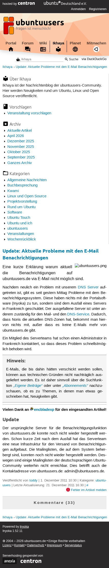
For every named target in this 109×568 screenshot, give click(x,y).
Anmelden (78, 9)
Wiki (43, 43)
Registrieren (97, 9)
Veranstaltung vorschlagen (29, 113)
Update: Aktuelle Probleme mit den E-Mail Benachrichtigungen (61, 67)
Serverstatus (73, 545)
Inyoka (24, 527)
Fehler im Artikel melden (88, 490)
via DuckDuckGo (94, 59)
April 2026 (15, 136)
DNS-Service (78, 314)
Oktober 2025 (18, 152)
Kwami (13, 191)
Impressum (54, 545)
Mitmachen (96, 43)
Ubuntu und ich (19, 223)
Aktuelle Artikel (19, 130)
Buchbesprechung (22, 185)
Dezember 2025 (20, 141)
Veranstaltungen (20, 234)
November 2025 (20, 147)
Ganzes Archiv (19, 163)
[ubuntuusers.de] (34, 27)
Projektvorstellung (22, 201)
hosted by (10, 4)
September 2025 (21, 157)
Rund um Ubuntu (21, 207)
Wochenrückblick (21, 239)
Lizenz (7, 545)
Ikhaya (58, 43)
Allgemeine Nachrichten (27, 180)
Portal (11, 43)
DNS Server (88, 287)
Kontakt (19, 545)
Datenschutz (35, 545)
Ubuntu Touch (18, 217)
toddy (33, 480)
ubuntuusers (17, 228)
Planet (75, 43)
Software (14, 212)
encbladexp (44, 409)
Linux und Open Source (26, 196)
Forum (27, 43)
